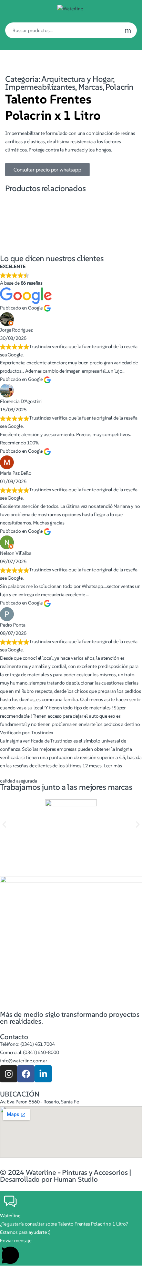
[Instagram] (8, 1073)
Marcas (90, 87)
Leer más (113, 766)
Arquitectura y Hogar (77, 79)
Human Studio (76, 1179)
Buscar (128, 30)
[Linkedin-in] (43, 1073)
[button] (4, 824)
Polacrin (119, 87)
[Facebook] (25, 1073)
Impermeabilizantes (40, 87)
